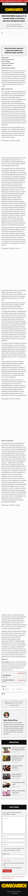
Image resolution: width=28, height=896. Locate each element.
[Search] (25, 4)
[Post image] (6, 750)
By (10, 703)
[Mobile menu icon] (26, 10)
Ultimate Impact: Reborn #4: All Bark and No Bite (18, 748)
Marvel (21, 702)
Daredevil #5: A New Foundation (17, 767)
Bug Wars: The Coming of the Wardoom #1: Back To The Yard (18, 758)
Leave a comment (14, 705)
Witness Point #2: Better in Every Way (18, 791)
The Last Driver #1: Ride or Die (18, 783)
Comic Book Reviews (15, 702)
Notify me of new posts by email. (13, 867)
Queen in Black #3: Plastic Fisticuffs (17, 775)
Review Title (6, 854)
